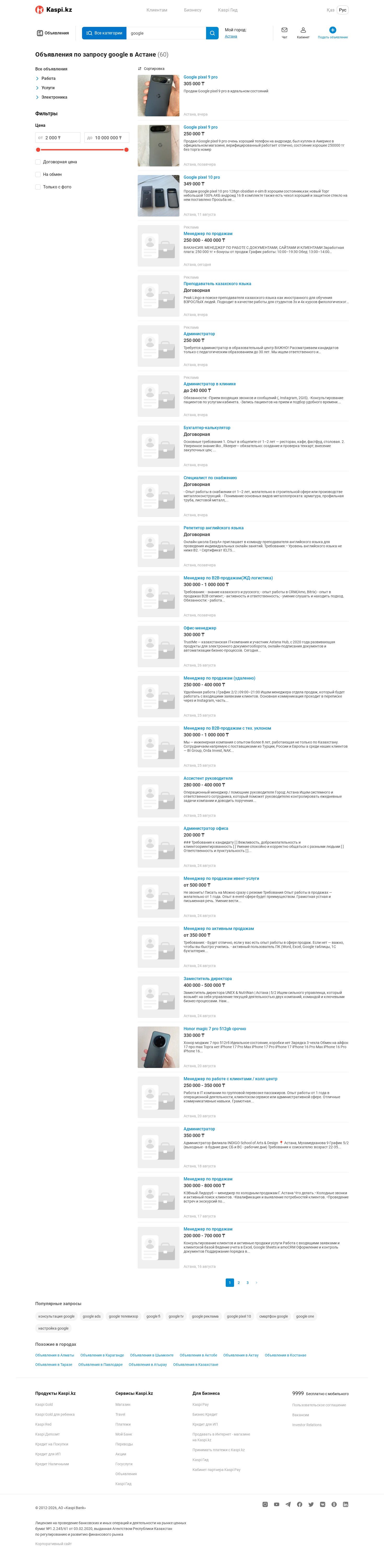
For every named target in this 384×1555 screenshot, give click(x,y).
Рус (342, 10)
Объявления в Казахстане (195, 1364)
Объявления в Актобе (198, 1355)
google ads (92, 1316)
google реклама (205, 1316)
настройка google (53, 1328)
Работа (49, 78)
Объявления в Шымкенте (151, 1355)
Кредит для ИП (48, 1454)
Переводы (124, 1444)
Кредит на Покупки (51, 1444)
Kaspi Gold (44, 1404)
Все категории (108, 33)
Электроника (54, 97)
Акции (120, 1454)
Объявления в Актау (241, 1355)
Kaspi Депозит (47, 1434)
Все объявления (51, 69)
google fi (153, 1316)
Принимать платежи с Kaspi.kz (219, 1450)
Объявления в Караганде (102, 1355)
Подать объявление (333, 37)
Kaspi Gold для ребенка (55, 1414)
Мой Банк (123, 1434)
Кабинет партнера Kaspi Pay (217, 1470)
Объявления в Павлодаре (100, 1364)
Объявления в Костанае (285, 1355)
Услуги (48, 87)
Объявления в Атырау (148, 1364)
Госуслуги (123, 1464)
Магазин (122, 1404)
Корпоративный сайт (53, 1544)
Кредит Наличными (52, 1464)
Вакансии (300, 1415)
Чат (284, 37)
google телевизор (123, 1316)
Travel (120, 1414)
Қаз (331, 10)
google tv (176, 1316)
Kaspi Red (43, 1424)
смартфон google (273, 1316)
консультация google (56, 1316)
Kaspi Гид (123, 1484)
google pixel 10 (239, 1316)
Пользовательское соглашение (319, 1405)
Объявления (57, 33)
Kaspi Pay (201, 1404)
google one (305, 1316)
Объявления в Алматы (54, 1355)
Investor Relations (307, 1425)
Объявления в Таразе (53, 1364)
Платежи (123, 1424)
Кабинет (303, 37)
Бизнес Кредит (205, 1414)
